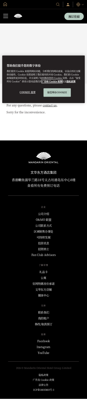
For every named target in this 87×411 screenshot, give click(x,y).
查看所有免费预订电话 (43, 185)
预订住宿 (74, 16)
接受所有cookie (57, 92)
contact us (50, 105)
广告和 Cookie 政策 (52, 81)
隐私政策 (71, 81)
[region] (43, 79)
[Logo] (18, 16)
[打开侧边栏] (5, 16)
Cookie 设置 (27, 92)
